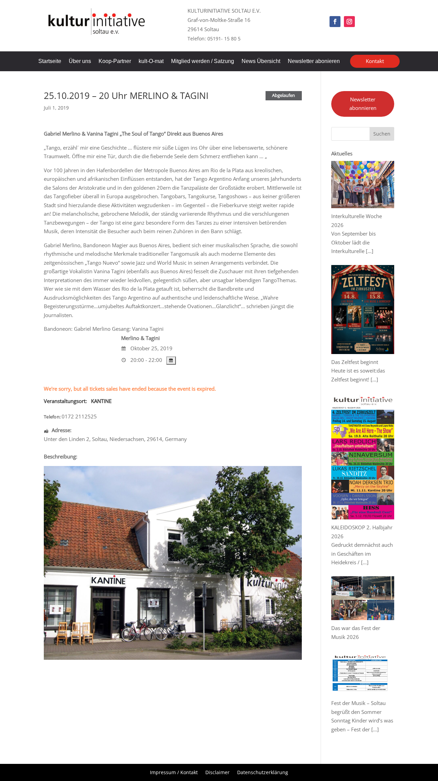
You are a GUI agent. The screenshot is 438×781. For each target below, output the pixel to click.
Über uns (80, 61)
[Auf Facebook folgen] (335, 21)
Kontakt (375, 61)
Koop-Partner (115, 61)
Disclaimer (217, 773)
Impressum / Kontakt (174, 773)
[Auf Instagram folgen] (349, 21)
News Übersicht (261, 61)
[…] (369, 251)
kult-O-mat (151, 61)
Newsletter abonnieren (362, 104)
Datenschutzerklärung (262, 773)
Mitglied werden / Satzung (202, 61)
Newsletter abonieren (314, 61)
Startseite (49, 61)
